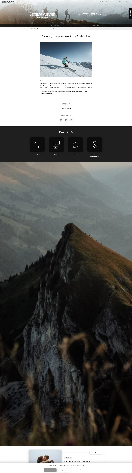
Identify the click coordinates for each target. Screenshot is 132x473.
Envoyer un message (66, 108)
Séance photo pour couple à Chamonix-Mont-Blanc (80, 460)
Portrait (108, 2)
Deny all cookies (64, 470)
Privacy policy (84, 470)
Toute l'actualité (96, 453)
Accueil (96, 2)
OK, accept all (51, 470)
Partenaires (114, 2)
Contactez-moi (95, 25)
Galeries (121, 2)
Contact (128, 2)
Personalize (75, 470)
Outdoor (102, 2)
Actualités (34, 29)
